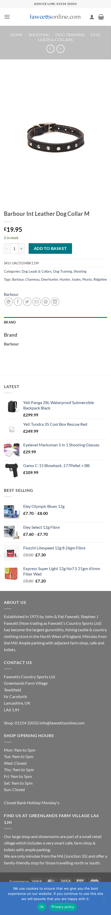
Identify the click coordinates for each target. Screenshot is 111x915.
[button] (7, 16)
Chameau (32, 279)
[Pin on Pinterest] (46, 301)
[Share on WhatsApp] (8, 301)
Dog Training (70, 34)
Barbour (18, 279)
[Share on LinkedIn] (55, 301)
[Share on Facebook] (18, 301)
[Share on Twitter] (27, 301)
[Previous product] (61, 49)
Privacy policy (63, 907)
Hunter (65, 279)
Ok (41, 907)
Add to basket (50, 248)
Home (16, 34)
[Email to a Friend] (36, 301)
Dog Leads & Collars (69, 37)
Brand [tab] (10, 322)
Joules (76, 279)
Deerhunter (49, 279)
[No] (104, 900)
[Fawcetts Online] (55, 16)
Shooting (39, 34)
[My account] (91, 16)
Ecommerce (19, 881)
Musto (87, 279)
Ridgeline (100, 279)
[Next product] (50, 49)
